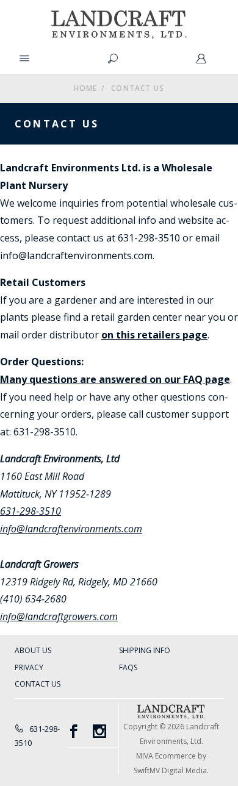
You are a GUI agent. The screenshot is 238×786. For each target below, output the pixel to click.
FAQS (128, 667)
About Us (33, 650)
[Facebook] (80, 731)
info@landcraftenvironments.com (71, 528)
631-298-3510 (30, 511)
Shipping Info (144, 650)
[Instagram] (106, 731)
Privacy (29, 667)
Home (86, 88)
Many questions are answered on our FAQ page (115, 379)
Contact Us (37, 684)
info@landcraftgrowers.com (59, 616)
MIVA (144, 756)
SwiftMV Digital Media (170, 770)
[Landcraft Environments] (119, 24)
